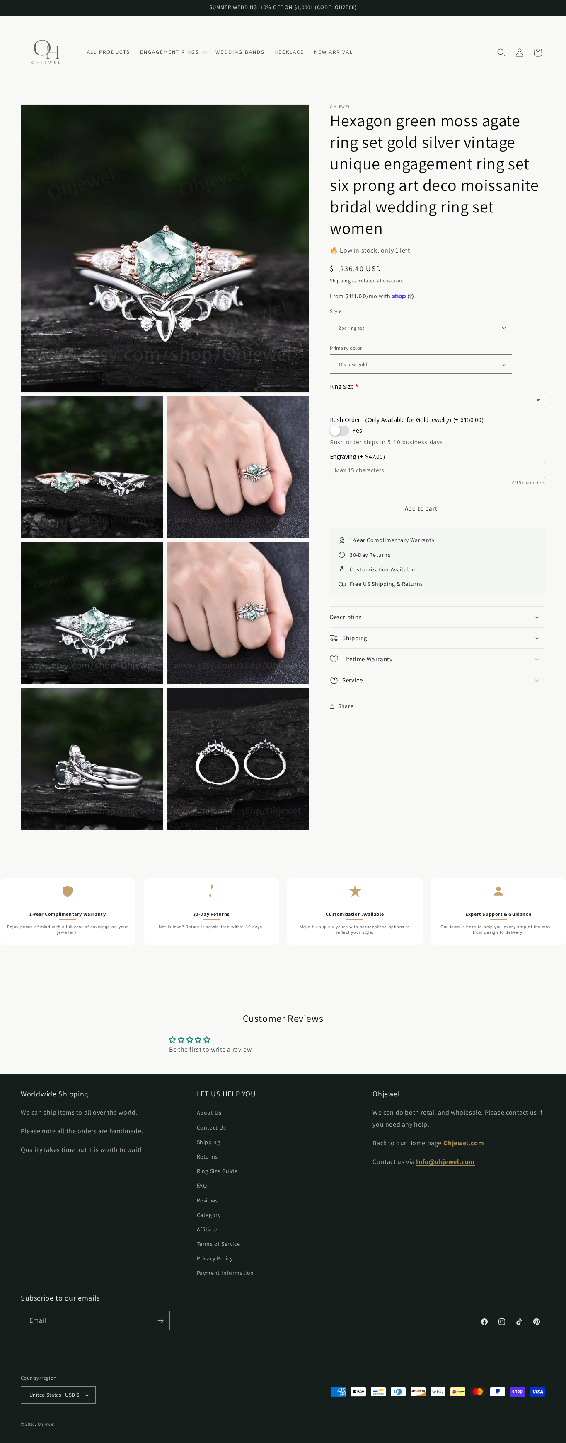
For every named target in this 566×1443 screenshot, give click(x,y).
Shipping (340, 280)
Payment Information (225, 1273)
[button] (172, 52)
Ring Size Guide (217, 1171)
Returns (207, 1156)
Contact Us (211, 1127)
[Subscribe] (160, 1320)
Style (335, 311)
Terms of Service (218, 1244)
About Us (209, 1112)
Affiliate (207, 1229)
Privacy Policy (215, 1258)
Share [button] (345, 706)
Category (209, 1215)
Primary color (346, 348)
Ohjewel (46, 1424)
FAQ (202, 1185)
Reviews (207, 1200)
